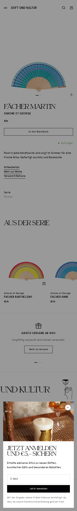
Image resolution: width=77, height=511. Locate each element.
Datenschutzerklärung (36, 502)
